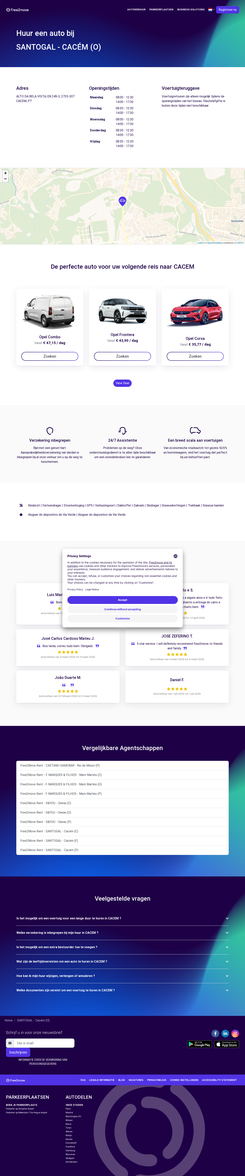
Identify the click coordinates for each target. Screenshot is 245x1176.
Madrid (69, 1112)
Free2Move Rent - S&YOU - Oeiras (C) (45, 803)
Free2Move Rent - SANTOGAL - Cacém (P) (49, 850)
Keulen (69, 1139)
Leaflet (200, 242)
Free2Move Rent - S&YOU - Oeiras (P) (45, 822)
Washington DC (73, 1116)
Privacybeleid (156, 1080)
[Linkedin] (225, 1033)
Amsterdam (72, 1162)
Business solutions (191, 9)
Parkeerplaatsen (161, 9)
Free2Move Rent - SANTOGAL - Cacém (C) (49, 831)
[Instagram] (235, 1033)
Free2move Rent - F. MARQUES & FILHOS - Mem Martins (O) (61, 784)
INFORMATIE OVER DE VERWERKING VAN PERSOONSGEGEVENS (43, 1061)
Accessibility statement (219, 1080)
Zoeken (49, 356)
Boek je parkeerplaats (21, 1105)
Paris (68, 1109)
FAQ (83, 1080)
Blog (121, 1080)
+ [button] (5, 173)
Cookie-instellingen (184, 1080)
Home (9, 1020)
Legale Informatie (101, 1080)
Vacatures (136, 1080)
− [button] (5, 178)
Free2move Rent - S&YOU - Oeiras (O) (45, 812)
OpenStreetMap (214, 242)
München (70, 1154)
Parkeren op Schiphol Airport (20, 1109)
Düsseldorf (71, 1143)
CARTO (240, 242)
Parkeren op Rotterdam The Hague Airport (26, 1112)
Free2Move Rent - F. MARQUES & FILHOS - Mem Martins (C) (61, 775)
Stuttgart (70, 1158)
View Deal (122, 383)
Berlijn (69, 1135)
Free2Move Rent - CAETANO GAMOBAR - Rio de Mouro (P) (60, 765)
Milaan (69, 1120)
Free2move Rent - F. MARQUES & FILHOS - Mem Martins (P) (61, 794)
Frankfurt (70, 1147)
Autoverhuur (136, 9)
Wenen (69, 1131)
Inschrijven (18, 1052)
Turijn (68, 1128)
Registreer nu (228, 10)
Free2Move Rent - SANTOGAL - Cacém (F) (49, 840)
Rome (68, 1124)
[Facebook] (215, 1033)
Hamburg (70, 1150)
